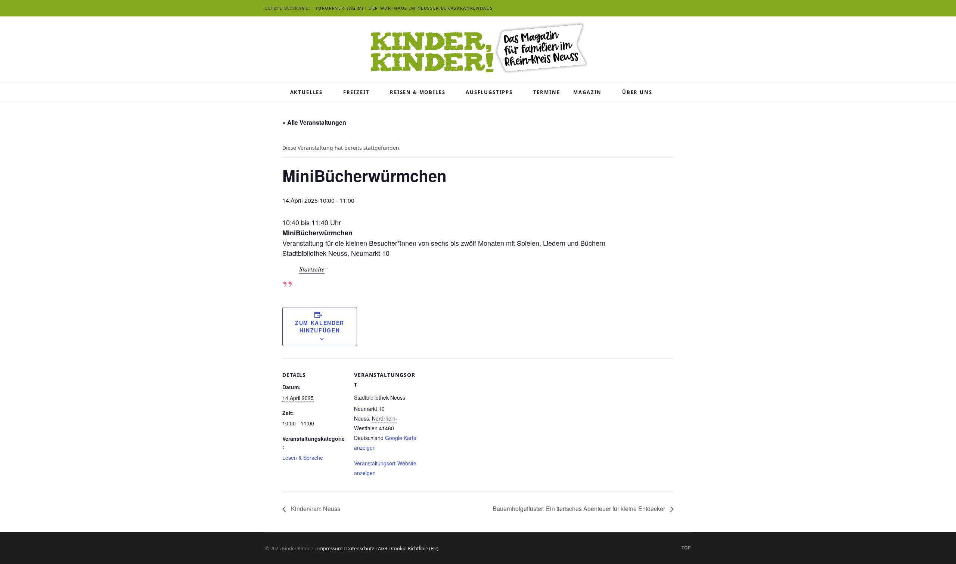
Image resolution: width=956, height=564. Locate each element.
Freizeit (356, 92)
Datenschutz (360, 548)
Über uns (637, 92)
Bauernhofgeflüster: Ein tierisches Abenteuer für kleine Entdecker (580, 508)
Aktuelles (306, 92)
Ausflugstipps (489, 92)
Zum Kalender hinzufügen (319, 326)
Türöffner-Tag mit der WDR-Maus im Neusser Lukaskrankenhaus (404, 8)
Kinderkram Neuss (314, 508)
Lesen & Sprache (302, 457)
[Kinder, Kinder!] (478, 48)
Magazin (587, 92)
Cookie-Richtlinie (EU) (414, 548)
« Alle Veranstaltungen (314, 122)
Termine (546, 92)
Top (685, 548)
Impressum (329, 548)
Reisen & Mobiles (417, 92)
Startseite (312, 268)
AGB (382, 548)
